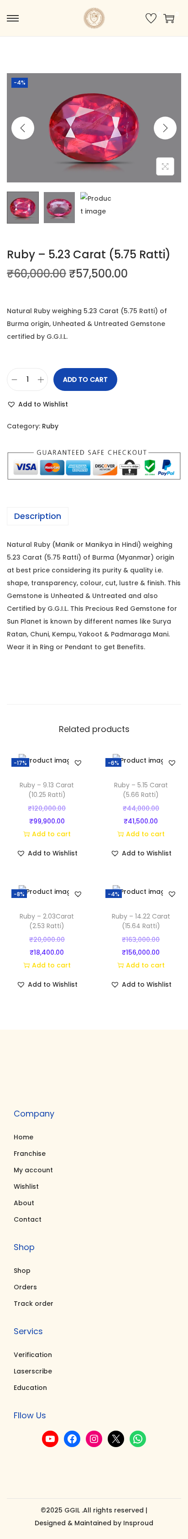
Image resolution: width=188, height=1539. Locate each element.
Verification (33, 1354)
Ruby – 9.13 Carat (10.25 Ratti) (47, 789)
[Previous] (22, 128)
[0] (151, 18)
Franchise (30, 1153)
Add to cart (85, 379)
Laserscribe (33, 1371)
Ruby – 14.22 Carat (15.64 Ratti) (141, 921)
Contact (28, 1219)
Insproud (138, 1523)
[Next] (165, 128)
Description (37, 516)
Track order (33, 1303)
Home (23, 1137)
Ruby (50, 426)
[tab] (94, 516)
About (24, 1203)
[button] (37, 404)
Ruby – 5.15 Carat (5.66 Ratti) (141, 789)
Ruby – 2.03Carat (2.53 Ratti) (47, 921)
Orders (25, 1287)
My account (33, 1170)
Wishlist (26, 1186)
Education (30, 1387)
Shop (22, 1270)
